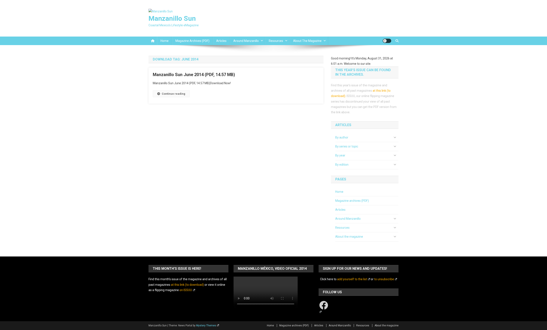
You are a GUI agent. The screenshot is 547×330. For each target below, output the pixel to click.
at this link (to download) (187, 284)
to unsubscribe (384, 279)
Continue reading (173, 93)
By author (341, 137)
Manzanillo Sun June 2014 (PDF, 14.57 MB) (194, 74)
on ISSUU (185, 290)
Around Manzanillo (246, 41)
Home (164, 41)
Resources (276, 41)
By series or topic (346, 146)
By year (340, 155)
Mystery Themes (206, 325)
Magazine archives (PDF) (192, 41)
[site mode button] (387, 41)
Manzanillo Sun (172, 18)
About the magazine (307, 41)
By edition (341, 164)
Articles (221, 41)
